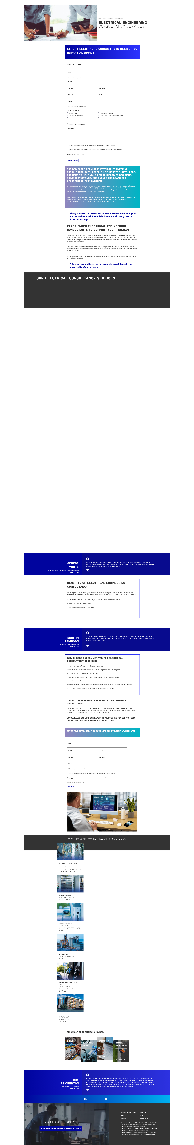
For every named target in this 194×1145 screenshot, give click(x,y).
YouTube (106, 1099)
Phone (70, 101)
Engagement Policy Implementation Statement (135, 1132)
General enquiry (73, 113)
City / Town (71, 95)
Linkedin (85, 1099)
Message (71, 128)
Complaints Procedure (139, 1126)
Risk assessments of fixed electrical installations (112, 117)
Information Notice (135, 1124)
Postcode (102, 95)
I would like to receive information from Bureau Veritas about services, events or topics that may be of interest (95, 150)
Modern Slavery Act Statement (130, 1128)
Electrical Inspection (119, 18)
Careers (123, 1115)
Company (71, 88)
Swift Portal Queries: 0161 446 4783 (148, 1122)
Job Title (102, 88)
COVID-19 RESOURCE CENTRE (129, 1112)
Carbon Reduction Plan (142, 1130)
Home (100, 18)
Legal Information (127, 1126)
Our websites (144, 1118)
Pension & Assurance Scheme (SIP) (148, 1128)
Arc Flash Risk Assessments (76, 115)
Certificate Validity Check (148, 1124)
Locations (143, 1112)
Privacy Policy (152, 1132)
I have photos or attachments (77, 124)
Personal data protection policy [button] (106, 145)
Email (70, 73)
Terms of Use (143, 1134)
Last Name (102, 82)
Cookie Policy (125, 1136)
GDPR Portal (125, 1124)
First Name (71, 82)
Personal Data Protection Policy (129, 1122)
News (141, 1115)
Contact (123, 1118)
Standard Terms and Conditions (130, 1134)
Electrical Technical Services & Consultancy (80, 117)
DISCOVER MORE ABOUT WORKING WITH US (61, 1128)
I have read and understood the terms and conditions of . (92, 145)
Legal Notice (151, 1134)
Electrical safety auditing (106, 113)
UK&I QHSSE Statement (128, 1130)
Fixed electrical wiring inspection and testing (111, 115)
